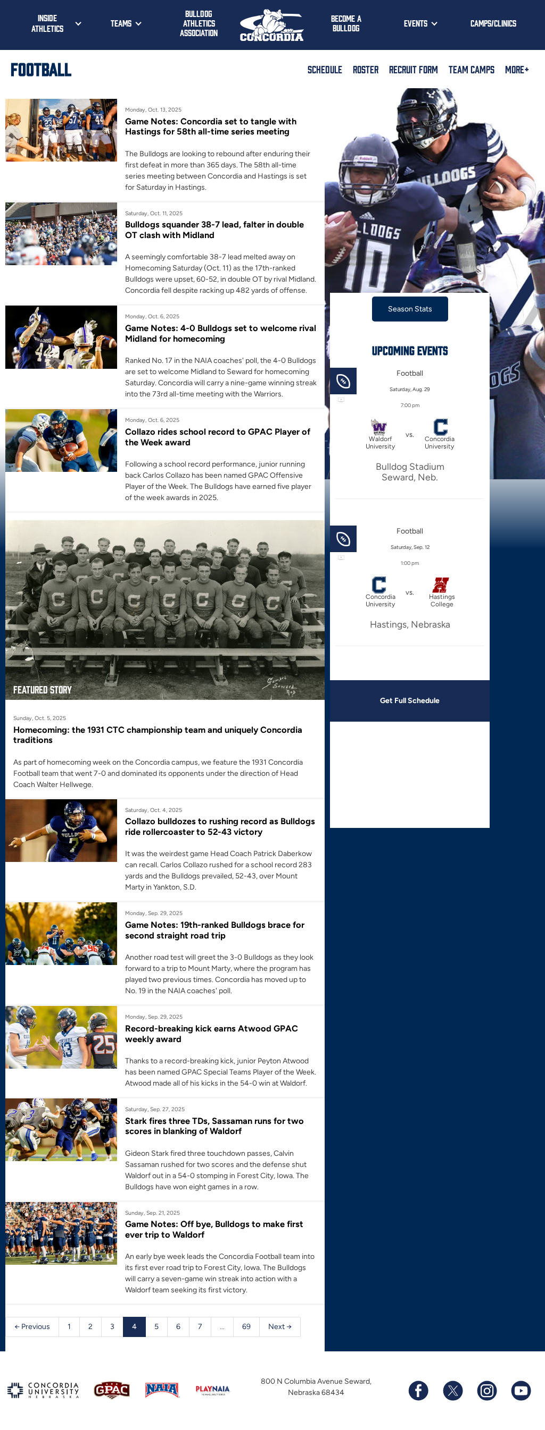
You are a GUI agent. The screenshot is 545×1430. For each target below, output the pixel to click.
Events (415, 23)
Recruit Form (413, 69)
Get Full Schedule (410, 700)
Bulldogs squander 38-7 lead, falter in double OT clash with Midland (214, 229)
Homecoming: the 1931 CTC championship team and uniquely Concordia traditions (157, 735)
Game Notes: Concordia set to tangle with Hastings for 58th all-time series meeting (210, 126)
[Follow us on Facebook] (418, 1391)
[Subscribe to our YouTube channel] (520, 1391)
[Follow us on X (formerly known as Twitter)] (452, 1391)
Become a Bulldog (346, 23)
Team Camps (471, 69)
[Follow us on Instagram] (486, 1391)
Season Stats (410, 309)
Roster (365, 69)
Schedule (325, 69)
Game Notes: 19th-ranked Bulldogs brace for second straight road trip (214, 930)
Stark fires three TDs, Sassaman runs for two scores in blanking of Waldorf (214, 1126)
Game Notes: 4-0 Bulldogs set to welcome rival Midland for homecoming (220, 333)
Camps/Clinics (493, 23)
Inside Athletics (47, 22)
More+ (517, 69)
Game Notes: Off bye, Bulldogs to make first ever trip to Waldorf (214, 1229)
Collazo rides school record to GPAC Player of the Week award (217, 436)
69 (246, 1326)
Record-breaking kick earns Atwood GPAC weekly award (211, 1033)
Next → (280, 1326)
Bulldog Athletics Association (199, 23)
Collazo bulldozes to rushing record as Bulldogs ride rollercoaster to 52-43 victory (220, 826)
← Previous (32, 1326)
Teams (121, 23)
